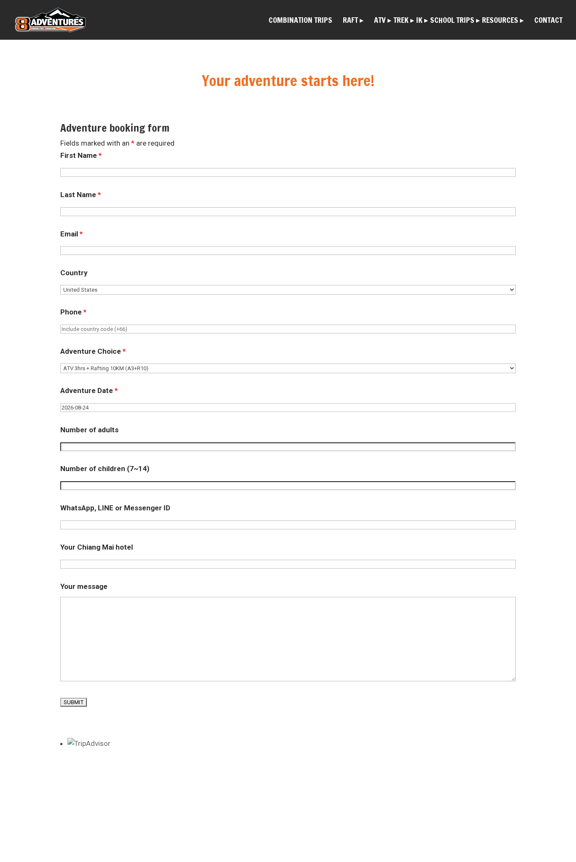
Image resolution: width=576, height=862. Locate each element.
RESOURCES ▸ (503, 21)
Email (71, 234)
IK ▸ (422, 21)
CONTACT (548, 21)
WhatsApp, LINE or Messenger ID (115, 508)
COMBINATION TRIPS (300, 21)
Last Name (80, 194)
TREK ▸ (403, 21)
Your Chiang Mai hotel (96, 547)
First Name (81, 155)
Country (74, 272)
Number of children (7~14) (104, 468)
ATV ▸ (382, 21)
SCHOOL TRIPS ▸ (455, 21)
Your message (84, 586)
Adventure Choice (93, 351)
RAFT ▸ (353, 21)
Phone (73, 312)
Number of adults (89, 430)
